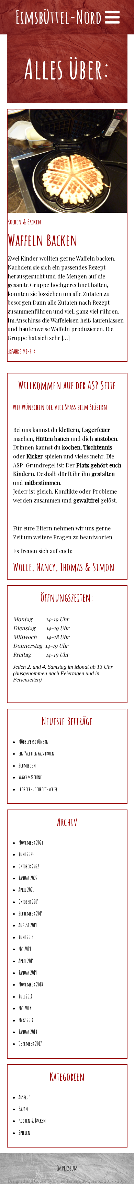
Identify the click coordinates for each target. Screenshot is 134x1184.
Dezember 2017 (30, 1043)
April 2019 (26, 961)
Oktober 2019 (28, 901)
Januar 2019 (28, 972)
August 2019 (28, 925)
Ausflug (25, 1097)
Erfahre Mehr (20, 351)
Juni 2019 (26, 937)
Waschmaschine (30, 777)
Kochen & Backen (24, 222)
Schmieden (27, 765)
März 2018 (26, 1020)
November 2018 (31, 984)
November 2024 (31, 842)
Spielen (24, 1132)
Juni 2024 (26, 854)
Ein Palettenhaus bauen (36, 753)
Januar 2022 (28, 878)
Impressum (67, 1168)
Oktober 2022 (29, 866)
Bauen (23, 1109)
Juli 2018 (26, 996)
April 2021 (26, 889)
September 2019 (31, 913)
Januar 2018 (28, 1031)
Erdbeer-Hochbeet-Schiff (38, 789)
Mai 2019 (25, 948)
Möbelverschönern (33, 741)
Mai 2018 (25, 1008)
